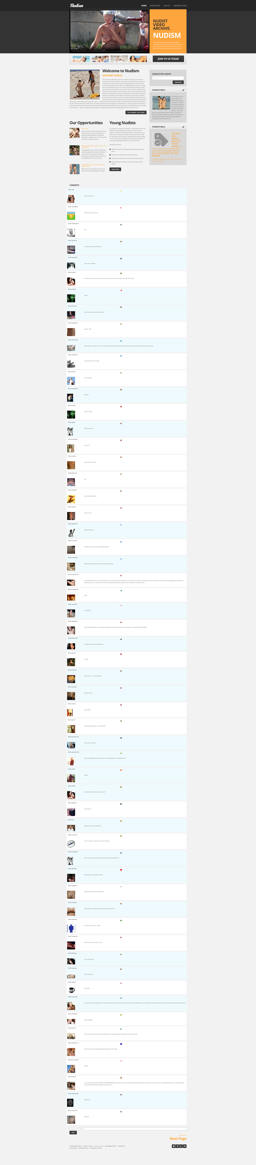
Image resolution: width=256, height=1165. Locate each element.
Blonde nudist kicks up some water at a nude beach (94, 146)
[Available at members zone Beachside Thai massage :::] (138, 59)
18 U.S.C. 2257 (99, 1146)
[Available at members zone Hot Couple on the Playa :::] (81, 59)
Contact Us (182, 1135)
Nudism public (158, 90)
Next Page (178, 1138)
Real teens (85, 128)
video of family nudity (175, 143)
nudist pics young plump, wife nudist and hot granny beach (127, 158)
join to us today (168, 58)
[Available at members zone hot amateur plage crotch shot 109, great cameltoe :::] (119, 59)
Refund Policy (84, 1148)
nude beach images (157, 159)
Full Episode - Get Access (136, 112)
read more (115, 169)
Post (73, 1132)
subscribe (178, 82)
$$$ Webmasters (110, 1146)
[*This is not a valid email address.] (168, 78)
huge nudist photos (168, 159)
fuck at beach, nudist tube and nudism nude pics (125, 155)
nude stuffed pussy (159, 161)
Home (143, 6)
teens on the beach (165, 154)
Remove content (96, 1148)
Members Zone (180, 6)
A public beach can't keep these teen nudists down (93, 165)
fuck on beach (164, 150)
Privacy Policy (88, 1146)
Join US (167, 6)
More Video (155, 6)
